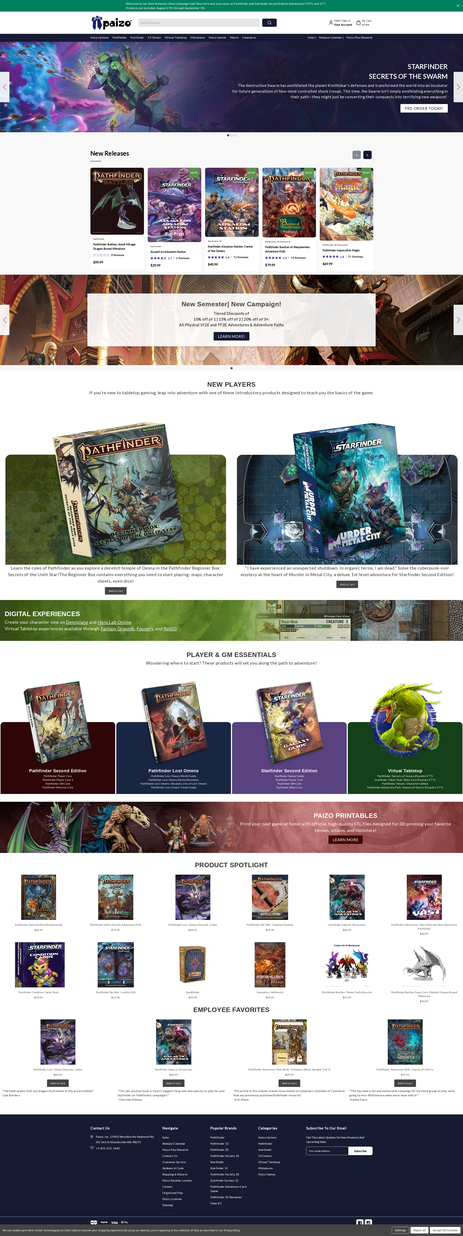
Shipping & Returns (175, 1174)
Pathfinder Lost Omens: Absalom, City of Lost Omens (174, 783)
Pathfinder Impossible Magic (341, 250)
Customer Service (174, 1162)
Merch (234, 37)
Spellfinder (192, 992)
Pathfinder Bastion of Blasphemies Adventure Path (287, 249)
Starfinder (137, 37)
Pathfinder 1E (219, 1143)
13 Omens (154, 37)
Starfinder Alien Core (289, 787)
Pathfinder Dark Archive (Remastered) (38, 924)
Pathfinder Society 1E (224, 1155)
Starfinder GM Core (289, 783)
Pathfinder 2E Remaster (226, 1197)
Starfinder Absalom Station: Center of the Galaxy (230, 248)
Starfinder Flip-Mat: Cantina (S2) (116, 992)
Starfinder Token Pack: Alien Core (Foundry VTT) (405, 779)
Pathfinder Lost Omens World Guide (173, 775)
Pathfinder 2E (219, 1149)
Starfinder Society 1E (224, 1180)
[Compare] (121, 200)
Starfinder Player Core (289, 779)
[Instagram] (368, 1223)
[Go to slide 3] (4, 87)
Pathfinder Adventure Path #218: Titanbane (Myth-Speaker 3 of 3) (289, 1069)
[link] (108, 254)
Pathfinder (119, 37)
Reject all (419, 1230)
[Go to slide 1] (228, 135)
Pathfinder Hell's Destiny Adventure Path (115, 924)
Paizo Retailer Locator (177, 1180)
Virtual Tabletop (176, 37)
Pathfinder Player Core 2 (58, 779)
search (269, 23)
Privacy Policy (232, 1230)
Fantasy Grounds (118, 628)
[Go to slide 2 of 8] (367, 155)
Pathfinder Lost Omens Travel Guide (173, 787)
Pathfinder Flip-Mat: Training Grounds (270, 924)
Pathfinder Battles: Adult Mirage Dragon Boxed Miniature (114, 246)
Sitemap (167, 1205)
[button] (424, 108)
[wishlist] (128, 200)
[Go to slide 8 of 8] (356, 155)
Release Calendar (331, 37)
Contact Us (170, 1155)
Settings (400, 1230)
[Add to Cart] (106, 200)
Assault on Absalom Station (168, 251)
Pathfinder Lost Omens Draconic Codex (192, 924)
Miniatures (197, 37)
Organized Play (172, 1192)
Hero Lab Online (114, 622)
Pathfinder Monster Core (57, 787)
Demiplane (77, 622)
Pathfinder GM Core (57, 783)
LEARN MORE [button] (345, 839)
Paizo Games (217, 37)
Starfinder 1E (219, 1168)
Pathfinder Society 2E (224, 1174)
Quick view (113, 200)
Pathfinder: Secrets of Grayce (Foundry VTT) (405, 775)
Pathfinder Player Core (58, 775)
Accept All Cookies (445, 1230)
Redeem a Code (173, 1168)
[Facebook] (360, 1223)
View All (216, 1203)
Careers (167, 1186)
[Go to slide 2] (458, 87)
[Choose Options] (164, 201)
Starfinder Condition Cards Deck (38, 992)
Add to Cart (116, 590)
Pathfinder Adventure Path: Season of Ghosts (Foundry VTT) (405, 787)
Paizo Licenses (172, 1199)
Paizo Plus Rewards (359, 37)
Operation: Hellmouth (269, 992)
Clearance (249, 37)
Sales (311, 37)
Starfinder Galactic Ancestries (347, 924)
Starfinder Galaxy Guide (289, 775)
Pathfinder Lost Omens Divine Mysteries (173, 779)
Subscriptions (99, 37)
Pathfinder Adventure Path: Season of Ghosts (405, 1069)
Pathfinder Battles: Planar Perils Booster (347, 992)
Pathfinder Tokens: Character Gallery (405, 783)
